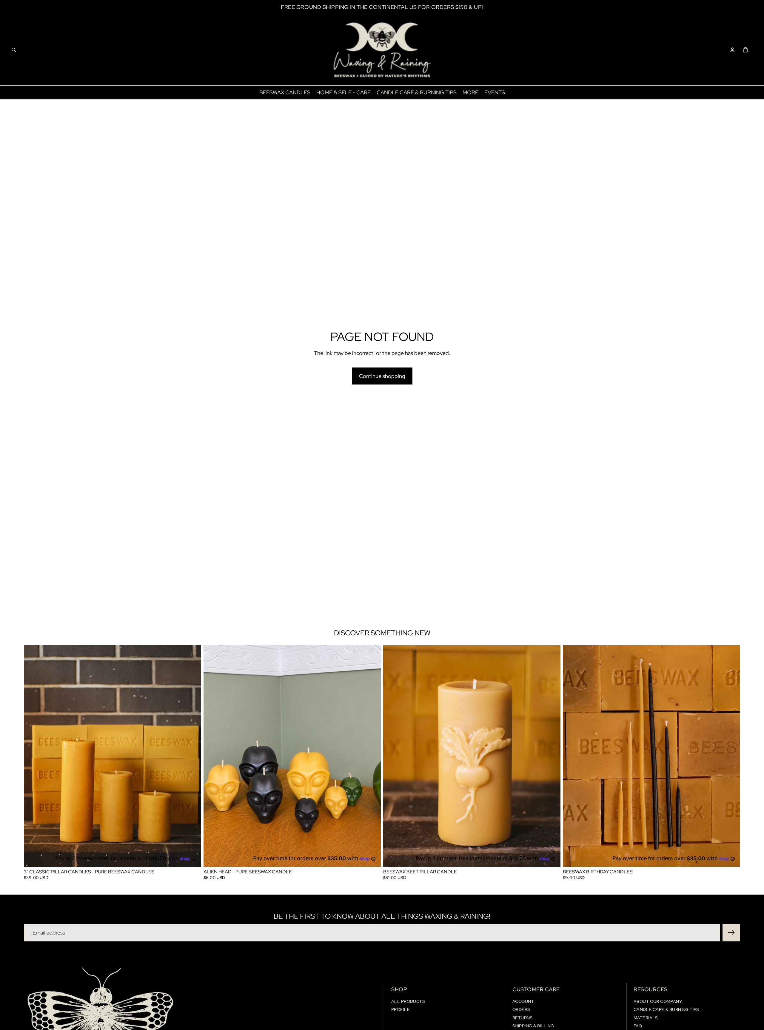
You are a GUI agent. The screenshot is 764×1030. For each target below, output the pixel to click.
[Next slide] (192, 756)
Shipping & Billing (533, 1026)
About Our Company (658, 1001)
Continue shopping (382, 376)
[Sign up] (731, 932)
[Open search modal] (13, 49)
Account (523, 1001)
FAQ (638, 1026)
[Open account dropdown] (732, 49)
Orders (521, 1009)
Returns (522, 1017)
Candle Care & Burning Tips (666, 1009)
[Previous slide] (33, 756)
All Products (408, 1001)
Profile (400, 1009)
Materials (646, 1017)
